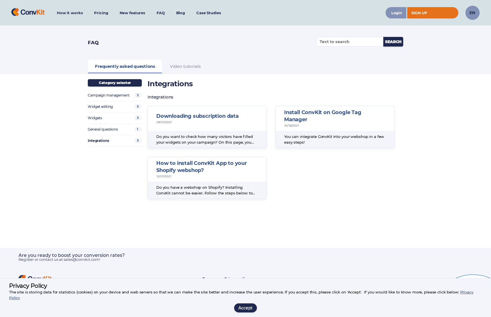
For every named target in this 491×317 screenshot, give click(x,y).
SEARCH (393, 41)
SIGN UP (419, 13)
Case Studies (208, 13)
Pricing (101, 13)
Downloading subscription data (197, 116)
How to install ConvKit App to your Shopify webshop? (201, 166)
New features (132, 13)
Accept (245, 307)
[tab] (125, 66)
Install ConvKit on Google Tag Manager (322, 116)
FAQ (161, 13)
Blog (180, 13)
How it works (70, 13)
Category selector (115, 83)
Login (396, 13)
